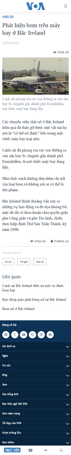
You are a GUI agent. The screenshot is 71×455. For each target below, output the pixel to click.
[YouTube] (30, 450)
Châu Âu (8, 17)
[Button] (61, 52)
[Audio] (46, 450)
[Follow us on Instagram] (32, 334)
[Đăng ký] (50, 334)
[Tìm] (61, 450)
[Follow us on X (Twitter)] (14, 334)
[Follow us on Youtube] (23, 334)
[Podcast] (41, 334)
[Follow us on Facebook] (5, 334)
